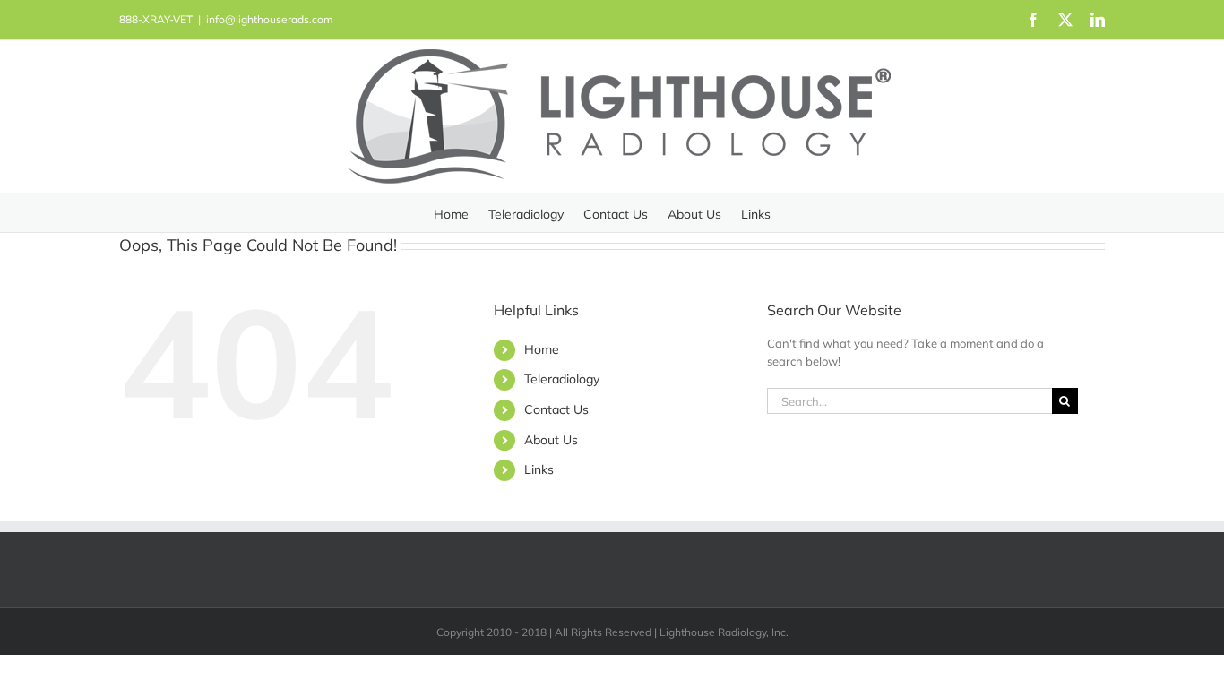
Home (541, 349)
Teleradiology (561, 379)
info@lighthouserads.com (269, 19)
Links (539, 469)
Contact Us (556, 409)
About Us (551, 440)
